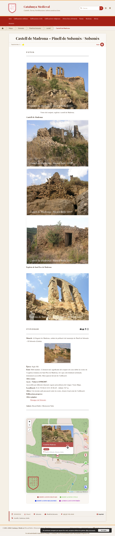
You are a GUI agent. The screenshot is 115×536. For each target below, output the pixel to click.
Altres (96, 19)
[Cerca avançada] (106, 8)
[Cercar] (101, 8)
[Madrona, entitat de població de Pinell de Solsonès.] (57, 353)
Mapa (11, 28)
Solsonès (21, 28)
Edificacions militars (21, 19)
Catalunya (22, 518)
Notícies (89, 19)
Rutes (82, 19)
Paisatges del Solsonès (38, 400)
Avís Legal (85, 528)
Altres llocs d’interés (70, 19)
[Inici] (2, 28)
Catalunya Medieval (37, 6)
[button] (57, 455)
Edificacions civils (36, 19)
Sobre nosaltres (74, 528)
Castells (16, 518)
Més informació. (90, 530)
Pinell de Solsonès (35, 28)
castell (48, 28)
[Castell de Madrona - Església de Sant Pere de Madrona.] (57, 296)
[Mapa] (110, 8)
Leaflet (71, 492)
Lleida (27, 518)
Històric (11, 23)
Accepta (103, 530)
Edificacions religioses (52, 19)
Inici (10, 19)
